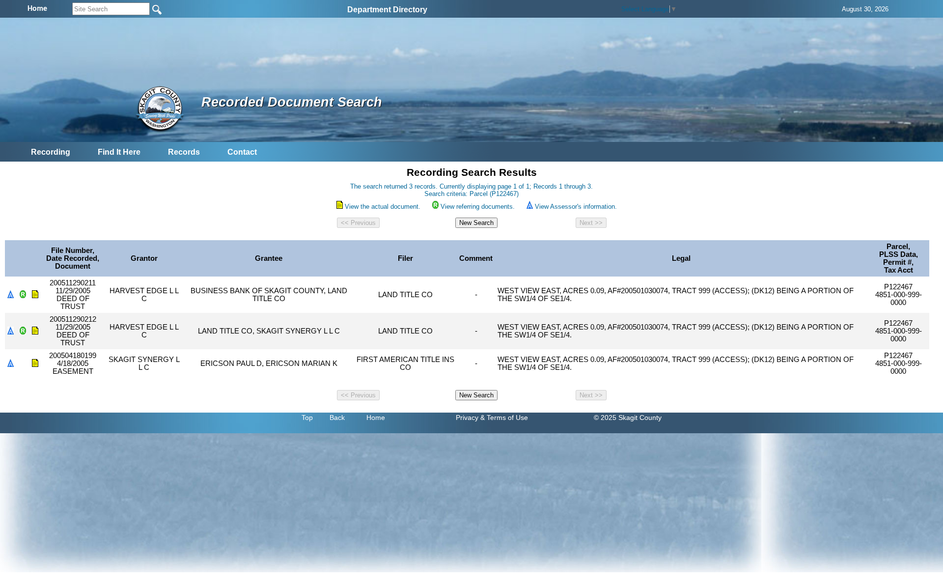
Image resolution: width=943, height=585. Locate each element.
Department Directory (387, 9)
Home (375, 417)
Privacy (467, 417)
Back (337, 417)
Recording (50, 152)
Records (184, 152)
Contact (242, 152)
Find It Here (119, 152)
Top (307, 417)
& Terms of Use (504, 417)
